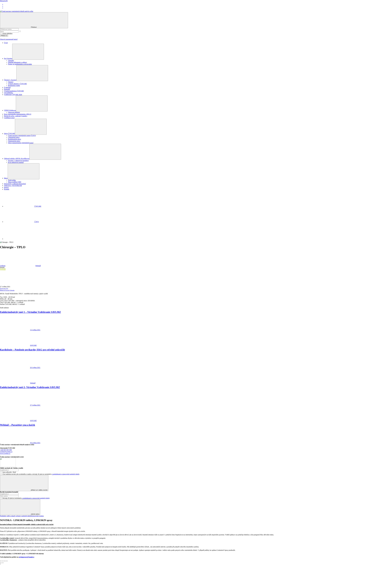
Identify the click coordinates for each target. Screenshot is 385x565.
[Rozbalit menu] (28, 52)
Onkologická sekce (14, 141)
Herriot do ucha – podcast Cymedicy (15, 116)
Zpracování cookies (37, 516)
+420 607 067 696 (6, 450)
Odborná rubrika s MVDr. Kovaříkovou (16, 158)
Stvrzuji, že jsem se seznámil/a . (26, 498)
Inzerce (6, 187)
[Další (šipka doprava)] (3, 562)
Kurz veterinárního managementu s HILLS (17, 114)
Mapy (6, 178)
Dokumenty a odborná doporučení (15, 184)
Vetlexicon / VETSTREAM (13, 185)
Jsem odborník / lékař (9, 472)
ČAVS (36, 222)
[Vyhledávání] (19, 239)
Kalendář (7, 89)
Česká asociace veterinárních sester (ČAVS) (22, 135)
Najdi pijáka (12, 180)
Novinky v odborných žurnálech (18, 160)
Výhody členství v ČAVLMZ (17, 84)
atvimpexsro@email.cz (26, 557)
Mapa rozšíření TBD (14, 182)
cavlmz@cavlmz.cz (6, 452)
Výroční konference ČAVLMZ (14, 91)
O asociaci (7, 87)
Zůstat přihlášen (7, 33)
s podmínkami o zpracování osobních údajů (65, 474)
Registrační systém (14, 85)
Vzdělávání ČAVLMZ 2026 (13, 94)
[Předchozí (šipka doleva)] (1, 562)
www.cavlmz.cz (5, 453)
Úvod (6, 43)
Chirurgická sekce (13, 137)
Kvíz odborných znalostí (16, 162)
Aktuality (11, 60)
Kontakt (6, 189)
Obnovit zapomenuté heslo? (9, 39)
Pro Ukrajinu (8, 58)
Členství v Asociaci (10, 80)
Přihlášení (34, 27)
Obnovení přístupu (14, 112)
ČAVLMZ (37, 206)
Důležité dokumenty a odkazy (17, 62)
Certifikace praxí (9, 118)
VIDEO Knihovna (10, 110)
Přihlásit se (4, 35)
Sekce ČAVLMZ (9, 133)
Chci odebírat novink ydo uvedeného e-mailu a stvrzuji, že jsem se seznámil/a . (41, 474)
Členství (10, 82)
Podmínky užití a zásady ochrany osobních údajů (15, 516)
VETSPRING (8, 93)
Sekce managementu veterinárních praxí (20, 143)
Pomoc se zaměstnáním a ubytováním (20, 64)
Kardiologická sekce (14, 139)
